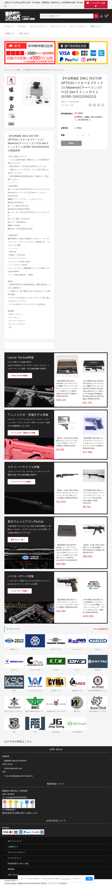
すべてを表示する (101, 629)
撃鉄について (96, 26)
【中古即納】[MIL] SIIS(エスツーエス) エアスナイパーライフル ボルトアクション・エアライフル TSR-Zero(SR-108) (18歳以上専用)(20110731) (94, 496)
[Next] (107, 435)
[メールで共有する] (102, 105)
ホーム (6, 70)
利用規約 (11, 869)
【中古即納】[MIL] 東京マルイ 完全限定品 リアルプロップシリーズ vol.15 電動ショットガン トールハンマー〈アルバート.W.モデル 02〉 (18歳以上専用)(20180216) (94, 606)
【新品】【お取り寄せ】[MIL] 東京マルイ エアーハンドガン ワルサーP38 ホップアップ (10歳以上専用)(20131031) (67, 442)
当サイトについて (15, 841)
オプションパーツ (37, 26)
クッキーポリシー (15, 858)
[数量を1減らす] (77, 135)
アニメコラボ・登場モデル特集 (23, 433)
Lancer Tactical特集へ (20, 375)
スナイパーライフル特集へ (21, 482)
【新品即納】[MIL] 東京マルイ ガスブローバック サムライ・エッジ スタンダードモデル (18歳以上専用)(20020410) (67, 603)
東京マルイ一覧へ (18, 540)
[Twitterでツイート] (98, 105)
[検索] (96, 16)
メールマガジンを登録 (97, 4)
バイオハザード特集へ (19, 591)
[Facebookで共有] (90, 105)
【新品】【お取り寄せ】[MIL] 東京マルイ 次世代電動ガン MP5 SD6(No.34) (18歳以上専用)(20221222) (93, 548)
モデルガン (22, 26)
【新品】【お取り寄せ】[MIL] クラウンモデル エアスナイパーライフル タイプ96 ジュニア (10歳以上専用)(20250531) (67, 494)
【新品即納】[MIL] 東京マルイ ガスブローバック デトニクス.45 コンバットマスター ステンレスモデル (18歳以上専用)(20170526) (93, 443)
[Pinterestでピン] (94, 105)
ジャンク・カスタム (77, 26)
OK (89, 879)
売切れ (71, 143)
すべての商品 (15, 70)
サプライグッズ (56, 26)
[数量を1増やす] (88, 135)
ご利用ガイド (9, 33)
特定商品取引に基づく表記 (18, 863)
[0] (105, 16)
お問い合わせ (24, 33)
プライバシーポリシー (16, 852)
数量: (63, 135)
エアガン (7, 26)
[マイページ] (101, 16)
